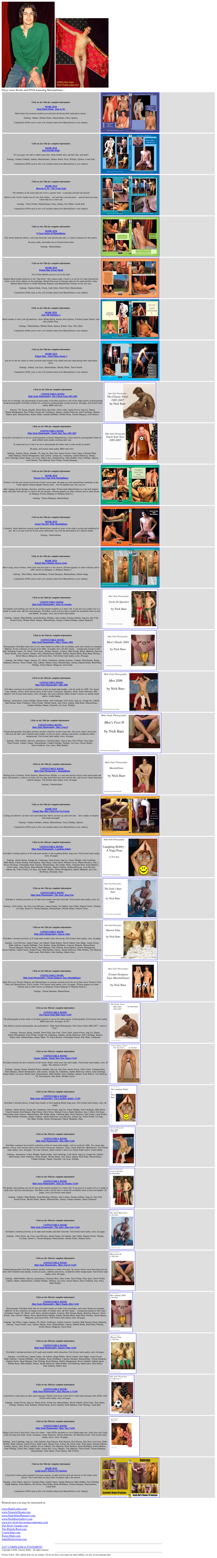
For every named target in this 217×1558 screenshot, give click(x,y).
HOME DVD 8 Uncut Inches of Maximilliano (50, 232)
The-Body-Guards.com (15, 1525)
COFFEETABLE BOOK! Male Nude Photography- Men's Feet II (50, 726)
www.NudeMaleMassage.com (18, 1515)
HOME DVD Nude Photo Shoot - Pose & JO (51, 108)
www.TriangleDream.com (16, 1512)
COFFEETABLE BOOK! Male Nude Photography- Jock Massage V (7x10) (55, 1390)
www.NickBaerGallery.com (17, 1518)
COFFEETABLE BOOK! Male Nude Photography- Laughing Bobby (51, 847)
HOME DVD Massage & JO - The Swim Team (51, 187)
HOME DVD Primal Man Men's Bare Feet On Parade (51, 810)
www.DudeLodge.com (14, 1508)
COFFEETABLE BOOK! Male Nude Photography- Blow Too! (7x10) (55, 1427)
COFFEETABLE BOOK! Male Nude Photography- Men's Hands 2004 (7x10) (55, 1303)
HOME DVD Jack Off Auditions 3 (50, 313)
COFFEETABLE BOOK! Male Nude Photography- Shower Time (52, 933)
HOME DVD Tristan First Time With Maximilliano (50, 476)
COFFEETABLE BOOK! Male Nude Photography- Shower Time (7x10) (55, 1346)
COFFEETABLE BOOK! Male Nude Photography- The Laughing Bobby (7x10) (55, 1097)
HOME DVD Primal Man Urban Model (51, 269)
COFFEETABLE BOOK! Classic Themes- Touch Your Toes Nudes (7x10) (55, 1057)
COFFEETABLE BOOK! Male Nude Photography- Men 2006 (51, 683)
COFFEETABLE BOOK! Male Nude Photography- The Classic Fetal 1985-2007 (52, 395)
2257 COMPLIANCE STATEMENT (22, 1547)
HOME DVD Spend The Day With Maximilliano (51, 522)
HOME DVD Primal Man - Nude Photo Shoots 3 (51, 355)
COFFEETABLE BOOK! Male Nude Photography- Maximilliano (52, 769)
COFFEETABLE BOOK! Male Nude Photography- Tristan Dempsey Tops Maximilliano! (52, 976)
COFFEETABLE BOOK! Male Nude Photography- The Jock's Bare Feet (52, 893)
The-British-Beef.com (14, 1529)
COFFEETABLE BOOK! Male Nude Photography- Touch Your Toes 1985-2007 (52, 432)
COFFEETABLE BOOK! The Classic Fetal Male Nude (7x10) (55, 1013)
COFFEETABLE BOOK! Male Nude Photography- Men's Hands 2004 (52, 641)
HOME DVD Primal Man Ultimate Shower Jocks (51, 562)
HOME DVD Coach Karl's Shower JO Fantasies (51, 1469)
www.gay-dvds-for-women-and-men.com (25, 1522)
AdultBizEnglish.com (14, 1539)
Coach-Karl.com (11, 1532)
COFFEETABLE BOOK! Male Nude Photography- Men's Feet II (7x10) (55, 1263)
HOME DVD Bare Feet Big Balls (51, 149)
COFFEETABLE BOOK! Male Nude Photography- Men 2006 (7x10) (55, 1139)
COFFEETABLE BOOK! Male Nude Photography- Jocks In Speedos (52, 603)
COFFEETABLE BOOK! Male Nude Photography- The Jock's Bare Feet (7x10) (55, 1226)
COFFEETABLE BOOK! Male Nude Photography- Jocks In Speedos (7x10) (55, 1182)
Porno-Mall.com (11, 1535)
